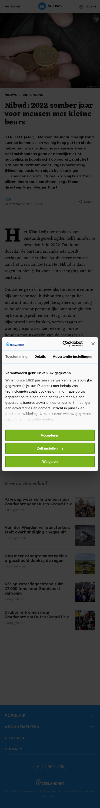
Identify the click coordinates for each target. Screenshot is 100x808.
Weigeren (50, 462)
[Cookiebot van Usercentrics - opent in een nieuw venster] (63, 344)
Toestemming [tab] (16, 356)
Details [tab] (40, 356)
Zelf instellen (47, 448)
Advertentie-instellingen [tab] (72, 356)
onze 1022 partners (33, 380)
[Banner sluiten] (93, 343)
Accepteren (50, 435)
